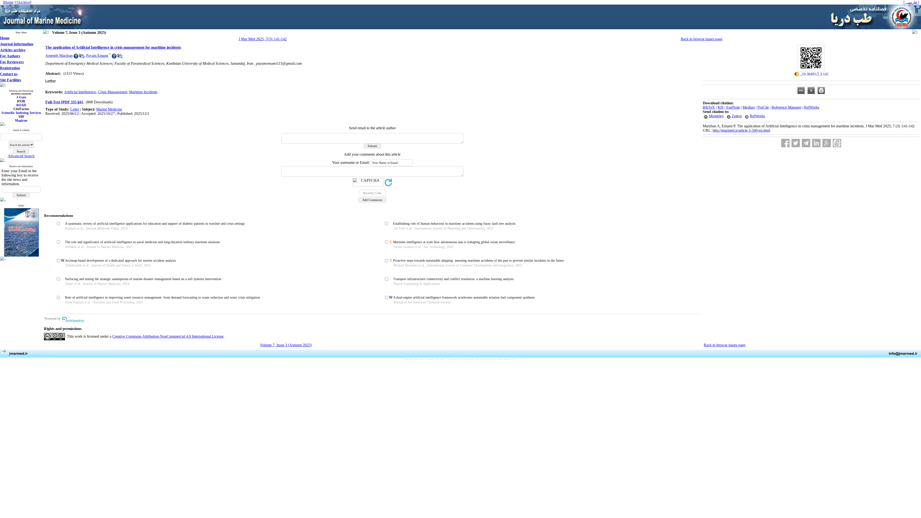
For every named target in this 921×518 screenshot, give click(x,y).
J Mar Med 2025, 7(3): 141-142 (263, 39)
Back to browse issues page (701, 39)
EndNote (733, 107)
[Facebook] (785, 143)
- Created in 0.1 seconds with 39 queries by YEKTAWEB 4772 (481, 359)
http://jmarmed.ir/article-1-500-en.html (741, 130)
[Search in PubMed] (81, 57)
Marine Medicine (109, 109)
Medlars (749, 107)
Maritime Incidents (143, 92)
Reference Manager (786, 107)
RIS (721, 107)
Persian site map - (415, 359)
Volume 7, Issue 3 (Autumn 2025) (286, 345)
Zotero (737, 116)
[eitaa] (837, 143)
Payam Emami (97, 55)
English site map (435, 359)
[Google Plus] (826, 143)
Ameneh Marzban (59, 55)
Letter (74, 109)
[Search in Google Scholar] (76, 57)
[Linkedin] (816, 143)
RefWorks (811, 107)
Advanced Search (21, 156)
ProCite (763, 107)
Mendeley (716, 116)
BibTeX (709, 107)
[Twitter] (795, 143)
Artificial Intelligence (80, 92)
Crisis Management (112, 92)
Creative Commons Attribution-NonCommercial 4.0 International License (168, 336)
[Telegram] (806, 143)
